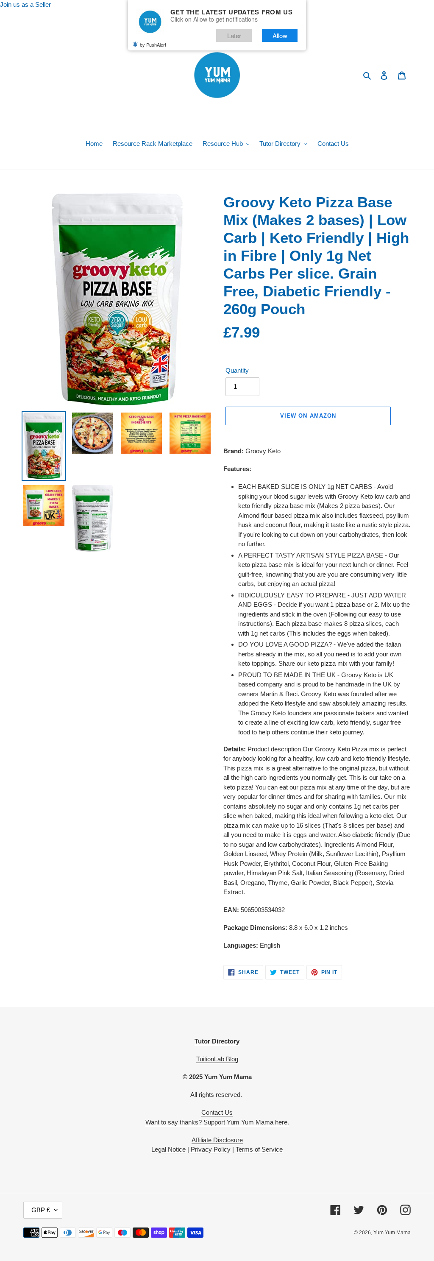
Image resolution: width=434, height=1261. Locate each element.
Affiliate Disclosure (217, 1140)
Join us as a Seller (25, 4)
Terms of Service (259, 1149)
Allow (280, 35)
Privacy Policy (210, 1149)
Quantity (237, 370)
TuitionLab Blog (217, 1059)
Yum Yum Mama (392, 1233)
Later (234, 35)
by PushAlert (153, 44)
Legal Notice (168, 1149)
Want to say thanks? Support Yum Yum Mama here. (217, 1122)
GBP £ (40, 1210)
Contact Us (217, 1112)
